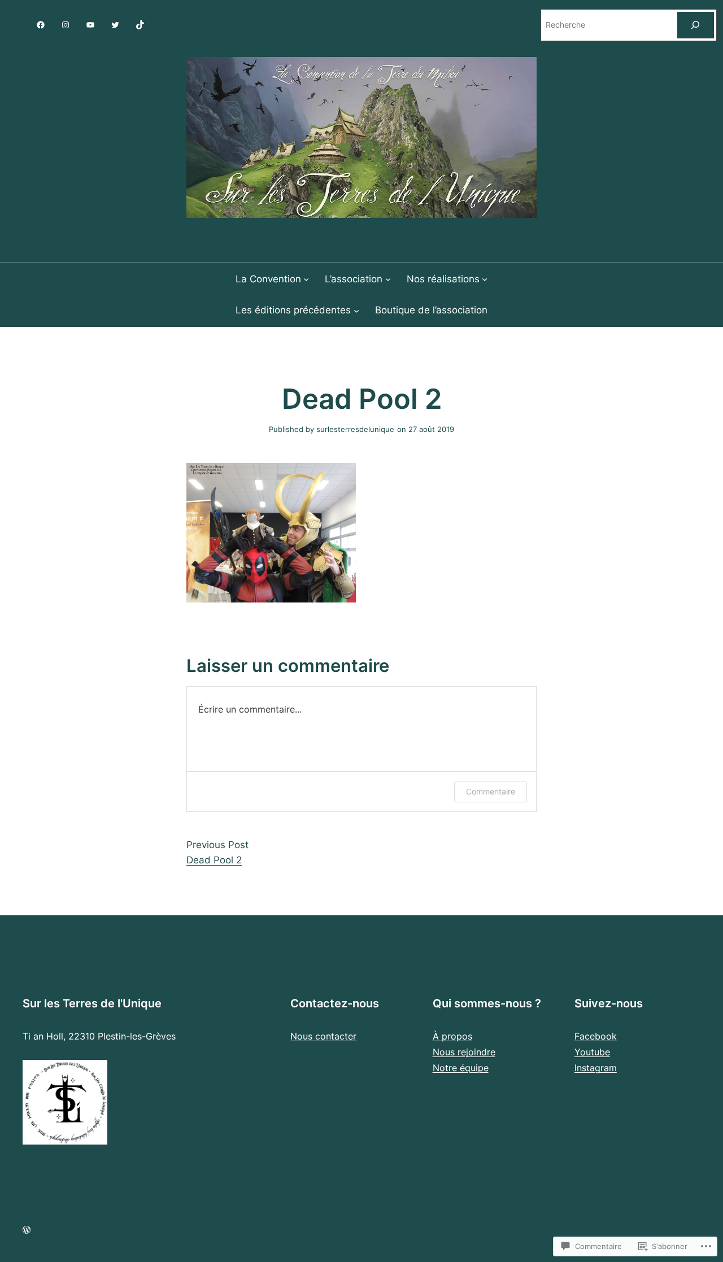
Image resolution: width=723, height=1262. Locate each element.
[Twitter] (115, 24)
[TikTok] (140, 24)
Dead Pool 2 (214, 860)
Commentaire (490, 791)
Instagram (595, 1067)
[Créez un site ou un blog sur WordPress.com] (27, 1230)
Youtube (592, 1052)
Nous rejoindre (464, 1052)
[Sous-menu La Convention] (306, 279)
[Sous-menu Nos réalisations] (484, 279)
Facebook (595, 1036)
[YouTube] (90, 24)
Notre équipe (461, 1067)
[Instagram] (65, 24)
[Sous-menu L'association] (388, 279)
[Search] (695, 25)
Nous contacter (323, 1036)
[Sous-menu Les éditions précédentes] (356, 310)
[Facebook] (40, 24)
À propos (452, 1036)
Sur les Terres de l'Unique (92, 1003)
